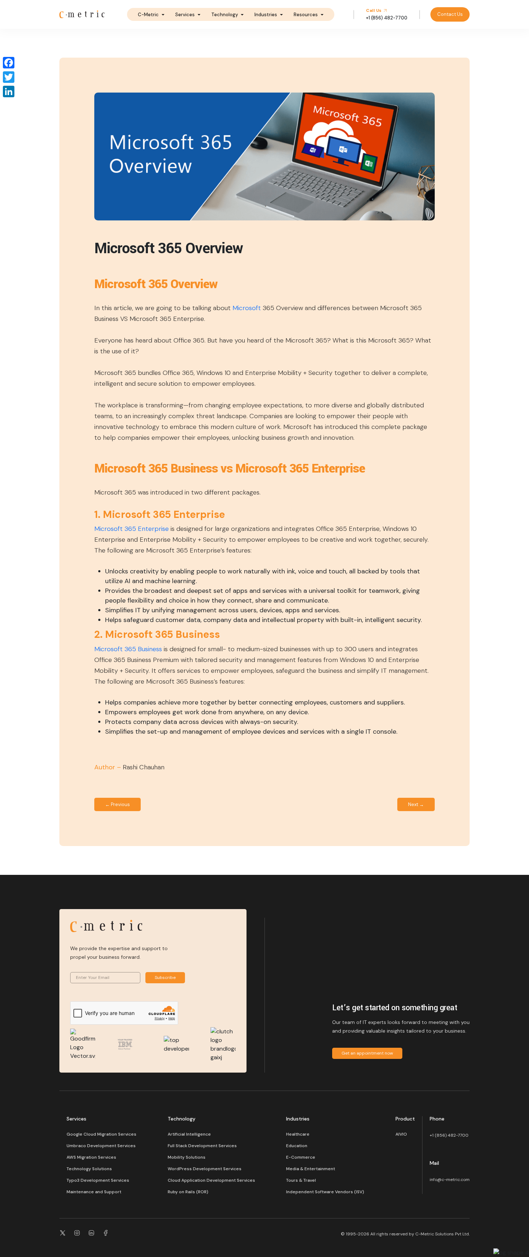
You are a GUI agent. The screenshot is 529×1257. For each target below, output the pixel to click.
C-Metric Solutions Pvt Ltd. (442, 1234)
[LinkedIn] (8, 91)
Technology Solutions (89, 1169)
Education (296, 1146)
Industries (265, 15)
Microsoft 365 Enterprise (131, 528)
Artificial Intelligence (189, 1134)
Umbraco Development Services (101, 1146)
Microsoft (246, 308)
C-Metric (148, 15)
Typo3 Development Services (98, 1180)
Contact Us (450, 14)
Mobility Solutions (186, 1157)
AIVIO (401, 1134)
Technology (224, 15)
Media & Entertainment (310, 1169)
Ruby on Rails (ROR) (188, 1192)
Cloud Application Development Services (211, 1180)
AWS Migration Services (91, 1157)
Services (185, 15)
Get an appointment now (367, 1053)
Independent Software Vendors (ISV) (325, 1192)
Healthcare (297, 1134)
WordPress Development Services (204, 1169)
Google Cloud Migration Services (101, 1134)
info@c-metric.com (450, 1179)
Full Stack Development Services (202, 1146)
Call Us (374, 10)
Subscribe (165, 977)
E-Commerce (300, 1157)
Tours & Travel (301, 1180)
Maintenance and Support (94, 1192)
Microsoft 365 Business (128, 649)
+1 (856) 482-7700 (449, 1135)
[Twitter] (8, 77)
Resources (306, 15)
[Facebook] (8, 62)
